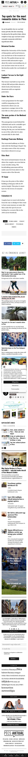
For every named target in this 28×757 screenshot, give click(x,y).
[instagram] (16, 397)
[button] (4, 367)
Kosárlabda (20, 679)
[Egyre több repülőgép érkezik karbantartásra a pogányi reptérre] (4, 498)
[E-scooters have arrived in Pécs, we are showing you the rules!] (14, 288)
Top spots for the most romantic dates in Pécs (13, 323)
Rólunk (14, 615)
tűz (3, 679)
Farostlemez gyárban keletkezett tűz (14, 484)
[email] (21, 397)
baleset (5, 673)
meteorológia (8, 691)
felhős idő (16, 682)
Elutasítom (15, 385)
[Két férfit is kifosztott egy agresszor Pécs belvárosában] (4, 514)
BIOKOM (12, 679)
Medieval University (9, 224)
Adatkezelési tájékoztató (10, 378)
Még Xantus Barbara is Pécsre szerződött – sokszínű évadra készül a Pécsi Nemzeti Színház (14, 470)
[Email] (10, 397)
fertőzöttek (14, 676)
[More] (22, 243)
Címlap (10, 10)
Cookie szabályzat (21, 378)
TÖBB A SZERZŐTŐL (9, 426)
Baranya (12, 670)
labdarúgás (6, 685)
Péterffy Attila (14, 685)
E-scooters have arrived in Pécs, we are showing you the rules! (13, 297)
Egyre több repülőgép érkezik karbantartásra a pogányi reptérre (16, 499)
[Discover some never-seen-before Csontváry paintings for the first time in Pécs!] (14, 363)
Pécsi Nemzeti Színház (7, 465)
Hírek (9, 488)
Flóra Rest (21, 221)
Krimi (9, 519)
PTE (11, 682)
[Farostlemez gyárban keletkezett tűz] (4, 484)
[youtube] (18, 397)
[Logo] (11, 2)
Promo (9, 536)
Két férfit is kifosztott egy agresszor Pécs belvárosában (16, 515)
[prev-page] (3, 448)
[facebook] (13, 397)
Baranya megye (14, 673)
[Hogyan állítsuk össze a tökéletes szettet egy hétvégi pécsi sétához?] (4, 531)
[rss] (23, 397)
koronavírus (7, 687)
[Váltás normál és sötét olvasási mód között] (18, 2)
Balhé (10, 6)
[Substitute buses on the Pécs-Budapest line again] (14, 339)
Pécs (19, 669)
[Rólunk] (14, 607)
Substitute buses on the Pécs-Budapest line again (13, 349)
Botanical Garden (13, 221)
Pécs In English (16, 10)
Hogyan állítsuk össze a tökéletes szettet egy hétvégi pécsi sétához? (15, 532)
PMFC (21, 685)
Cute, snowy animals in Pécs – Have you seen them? (17, 432)
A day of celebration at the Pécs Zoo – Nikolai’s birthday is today (17, 438)
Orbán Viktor (6, 676)
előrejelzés (21, 675)
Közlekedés (10, 503)
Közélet (6, 6)
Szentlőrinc (5, 670)
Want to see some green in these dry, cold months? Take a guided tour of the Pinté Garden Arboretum (13, 274)
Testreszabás (15, 389)
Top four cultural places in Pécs (17, 443)
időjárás (6, 681)
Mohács (6, 679)
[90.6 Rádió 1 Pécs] (14, 709)
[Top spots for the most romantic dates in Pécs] (14, 314)
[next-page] (5, 448)
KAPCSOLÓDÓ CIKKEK (8, 423)
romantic (14, 227)
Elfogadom (15, 382)
